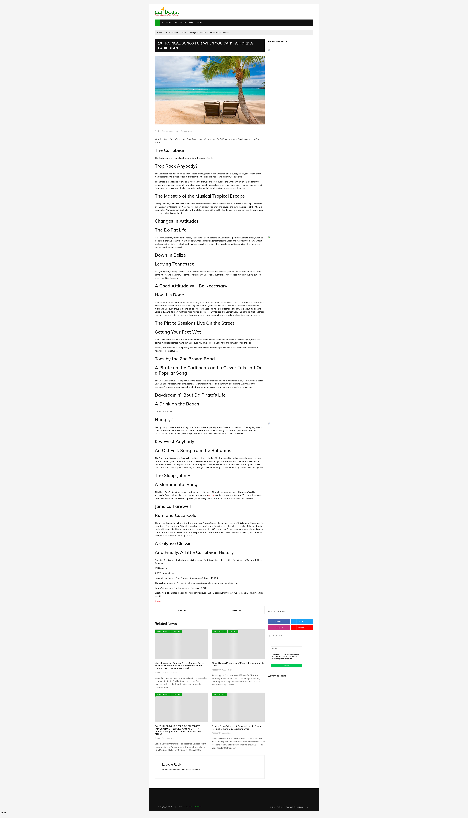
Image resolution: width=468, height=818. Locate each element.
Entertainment (163, 631)
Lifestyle (176, 631)
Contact (199, 22)
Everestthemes (195, 806)
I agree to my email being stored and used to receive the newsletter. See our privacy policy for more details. (285, 656)
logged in (178, 769)
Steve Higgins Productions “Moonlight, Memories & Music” (238, 664)
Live (175, 22)
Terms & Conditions (294, 807)
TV (162, 22)
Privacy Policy (276, 807)
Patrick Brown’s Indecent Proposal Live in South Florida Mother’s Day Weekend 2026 (236, 727)
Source (158, 601)
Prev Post (182, 610)
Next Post (237, 610)
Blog (191, 22)
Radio (168, 22)
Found (3, 812)
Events (183, 22)
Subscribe (287, 665)
